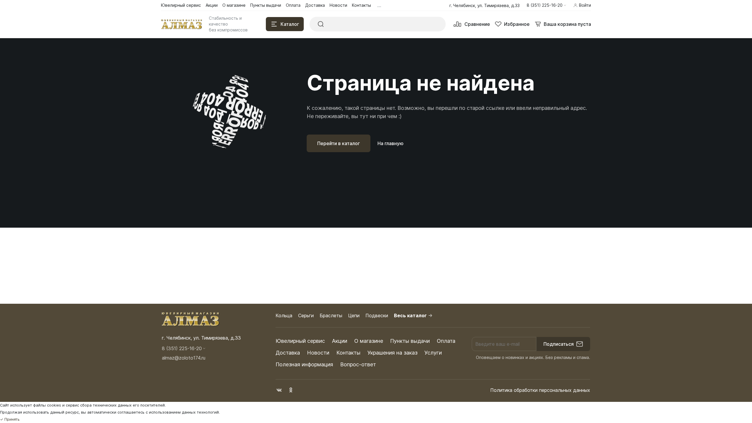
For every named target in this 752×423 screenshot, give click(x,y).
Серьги (306, 315)
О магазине (368, 341)
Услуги (433, 353)
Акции (339, 341)
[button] (546, 5)
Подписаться (558, 344)
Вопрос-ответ (358, 364)
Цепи (354, 315)
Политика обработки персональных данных (540, 390)
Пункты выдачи (410, 341)
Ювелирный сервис (300, 341)
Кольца (284, 315)
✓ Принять (10, 419)
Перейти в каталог (338, 143)
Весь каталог (410, 315)
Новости (318, 353)
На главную (390, 143)
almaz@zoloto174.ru (183, 358)
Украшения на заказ (392, 353)
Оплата (446, 341)
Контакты (348, 353)
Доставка (288, 353)
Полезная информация (304, 364)
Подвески (376, 315)
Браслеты (331, 315)
